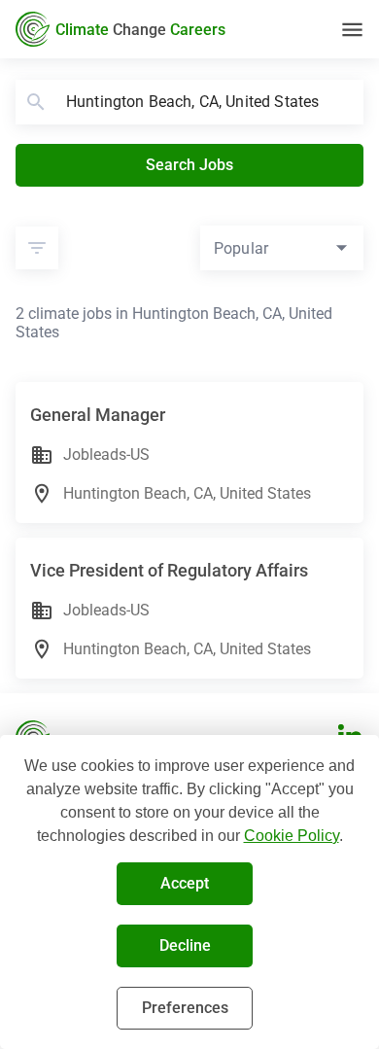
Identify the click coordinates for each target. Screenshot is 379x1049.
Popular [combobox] (241, 248)
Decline (185, 945)
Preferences (185, 1007)
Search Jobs (189, 165)
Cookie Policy (291, 835)
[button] (37, 248)
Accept (184, 883)
